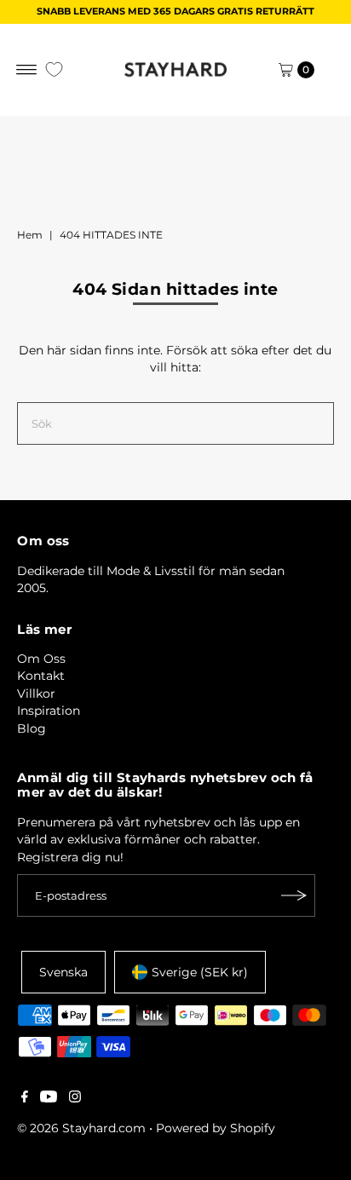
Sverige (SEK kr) (200, 972)
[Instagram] (75, 1098)
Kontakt (41, 675)
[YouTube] (48, 1098)
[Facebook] (24, 1098)
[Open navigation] (27, 70)
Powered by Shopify (215, 1128)
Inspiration (48, 710)
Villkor (36, 693)
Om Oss (41, 658)
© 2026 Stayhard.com (81, 1128)
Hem (30, 234)
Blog (31, 728)
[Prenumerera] (294, 895)
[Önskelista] (54, 69)
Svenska (63, 972)
